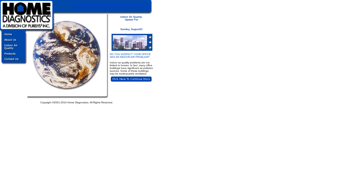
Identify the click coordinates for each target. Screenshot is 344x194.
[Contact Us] (13, 63)
